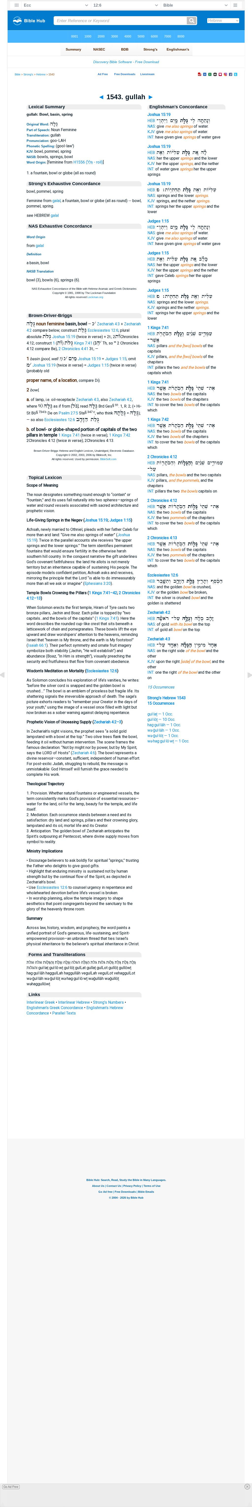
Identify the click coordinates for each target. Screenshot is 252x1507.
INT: (150, 137)
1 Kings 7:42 (119, 435)
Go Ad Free (10, 1487)
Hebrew (41, 74)
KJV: (151, 131)
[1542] (6, 686)
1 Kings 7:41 (69, 435)
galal (56, 200)
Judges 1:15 (115, 358)
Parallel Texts (64, 1013)
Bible (17, 74)
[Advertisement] (126, 1108)
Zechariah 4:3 (108, 324)
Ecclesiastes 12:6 (103, 330)
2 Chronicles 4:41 (73, 348)
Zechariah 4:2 (120, 399)
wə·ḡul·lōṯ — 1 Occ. (163, 735)
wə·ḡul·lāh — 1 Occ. (163, 730)
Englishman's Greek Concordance (55, 1007)
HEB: (151, 120)
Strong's (28, 74)
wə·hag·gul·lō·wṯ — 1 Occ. (168, 741)
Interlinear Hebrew (74, 1002)
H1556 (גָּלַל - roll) (88, 162)
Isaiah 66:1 (37, 645)
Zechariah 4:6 (83, 753)
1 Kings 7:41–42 (103, 592)
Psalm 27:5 (68, 413)
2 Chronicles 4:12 (162, 456)
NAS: (151, 126)
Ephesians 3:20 (97, 583)
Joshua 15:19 (63, 336)
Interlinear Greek (41, 1002)
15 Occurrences (160, 687)
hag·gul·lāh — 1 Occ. (164, 725)
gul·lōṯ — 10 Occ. (161, 719)
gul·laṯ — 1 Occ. (160, 714)
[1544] (246, 686)
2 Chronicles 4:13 (162, 537)
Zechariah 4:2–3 (107, 722)
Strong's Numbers (108, 1002)
